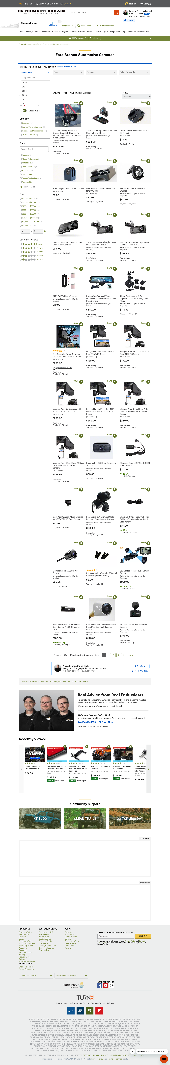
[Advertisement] (85, 858)
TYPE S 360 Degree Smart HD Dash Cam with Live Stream (101, 132)
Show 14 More (29, 187)
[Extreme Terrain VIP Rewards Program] (35, 754)
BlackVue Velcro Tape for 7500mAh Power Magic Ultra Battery (101, 574)
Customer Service (45, 941)
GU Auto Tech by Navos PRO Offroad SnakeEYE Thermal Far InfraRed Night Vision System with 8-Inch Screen (67, 134)
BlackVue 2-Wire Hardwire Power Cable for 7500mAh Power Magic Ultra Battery (134, 519)
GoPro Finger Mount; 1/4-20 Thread (68, 188)
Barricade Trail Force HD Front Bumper (100, 769)
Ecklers (110, 1003)
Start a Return (44, 934)
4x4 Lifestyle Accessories (60, 681)
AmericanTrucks (81, 1003)
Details (67, 3)
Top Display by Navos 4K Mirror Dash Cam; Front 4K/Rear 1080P (67, 355)
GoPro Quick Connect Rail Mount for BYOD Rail (100, 189)
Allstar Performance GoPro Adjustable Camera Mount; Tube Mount (134, 298)
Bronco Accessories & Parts (30, 44)
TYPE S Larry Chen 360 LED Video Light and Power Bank (68, 243)
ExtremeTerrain (98, 1003)
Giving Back (69, 934)
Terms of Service (115, 1059)
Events (21, 939)
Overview (68, 932)
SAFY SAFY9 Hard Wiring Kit (65, 296)
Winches (132, 32)
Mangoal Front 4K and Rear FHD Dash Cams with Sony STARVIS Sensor (100, 411)
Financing (23, 950)
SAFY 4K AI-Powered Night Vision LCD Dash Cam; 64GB (134, 243)
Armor (37, 32)
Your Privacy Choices (120, 1055)
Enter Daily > (94, 38)
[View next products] (148, 769)
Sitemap (87, 1055)
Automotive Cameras (80, 681)
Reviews (68, 948)
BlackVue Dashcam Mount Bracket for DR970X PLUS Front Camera (68, 518)
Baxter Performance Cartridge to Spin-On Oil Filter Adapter (144, 771)
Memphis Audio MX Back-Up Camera (65, 572)
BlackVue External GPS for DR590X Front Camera (135, 464)
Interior (90, 32)
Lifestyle (29, 32)
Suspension (115, 32)
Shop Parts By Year (26, 941)
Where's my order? (46, 932)
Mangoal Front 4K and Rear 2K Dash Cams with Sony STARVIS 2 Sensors (68, 465)
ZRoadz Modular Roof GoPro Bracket (132, 189)
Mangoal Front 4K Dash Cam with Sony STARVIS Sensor (100, 352)
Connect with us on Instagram (111, 985)
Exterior (81, 32)
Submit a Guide (71, 937)
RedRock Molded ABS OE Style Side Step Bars (56, 770)
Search (116, 12)
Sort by (125, 93)
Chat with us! (44, 943)
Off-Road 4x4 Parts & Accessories (34, 681)
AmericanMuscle (64, 1003)
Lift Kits (98, 32)
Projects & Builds (25, 932)
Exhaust (73, 32)
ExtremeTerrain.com (41, 12)
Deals (22, 32)
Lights (105, 32)
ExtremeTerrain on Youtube (105, 985)
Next (129, 655)
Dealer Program (71, 943)
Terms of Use (44, 950)
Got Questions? (45, 939)
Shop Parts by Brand (27, 943)
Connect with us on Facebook (99, 985)
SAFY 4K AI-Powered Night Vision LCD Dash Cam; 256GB (101, 243)
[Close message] (150, 38)
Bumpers (46, 32)
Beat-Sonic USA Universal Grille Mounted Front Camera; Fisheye (100, 518)
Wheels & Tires (143, 32)
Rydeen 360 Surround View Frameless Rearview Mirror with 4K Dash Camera (101, 298)
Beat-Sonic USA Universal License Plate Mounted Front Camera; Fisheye (101, 627)
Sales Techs (69, 946)
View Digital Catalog (27, 961)
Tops (124, 32)
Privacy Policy (130, 941)
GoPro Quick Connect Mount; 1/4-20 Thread (134, 132)
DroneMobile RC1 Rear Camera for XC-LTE (101, 464)
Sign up (143, 936)
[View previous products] (21, 769)
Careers (68, 939)
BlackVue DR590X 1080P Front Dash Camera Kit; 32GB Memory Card (67, 627)
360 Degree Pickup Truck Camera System (134, 572)
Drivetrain (56, 32)
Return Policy (44, 937)
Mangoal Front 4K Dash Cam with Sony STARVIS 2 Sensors (67, 410)
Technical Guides (25, 952)
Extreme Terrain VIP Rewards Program (32, 768)
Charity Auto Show (72, 941)
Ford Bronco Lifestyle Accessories (56, 44)
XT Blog (22, 955)
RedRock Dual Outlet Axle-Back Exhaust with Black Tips (78, 770)
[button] (129, 20)
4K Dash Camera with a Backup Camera (133, 625)
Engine (65, 32)
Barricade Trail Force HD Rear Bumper (122, 769)
